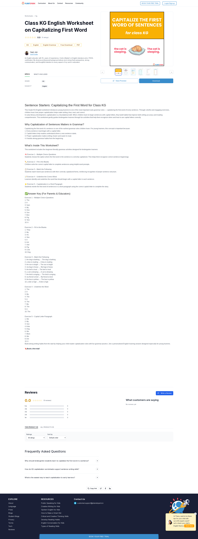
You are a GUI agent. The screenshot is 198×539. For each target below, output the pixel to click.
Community (79, 3)
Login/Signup (169, 3)
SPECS (27, 74)
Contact (60, 3)
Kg (36, 16)
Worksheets (29, 16)
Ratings (29, 434)
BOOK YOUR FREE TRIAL (150, 3)
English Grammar (49, 45)
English (36, 45)
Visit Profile (34, 54)
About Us (51, 3)
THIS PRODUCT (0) (31, 427)
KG (28, 45)
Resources (69, 3)
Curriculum (42, 3)
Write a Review (166, 393)
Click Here (189, 526)
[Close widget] (195, 514)
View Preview (121, 81)
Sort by (49, 434)
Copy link (93, 488)
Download (156, 81)
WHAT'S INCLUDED (40, 74)
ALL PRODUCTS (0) (47, 427)
